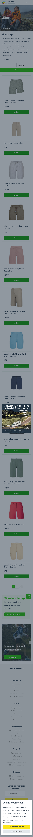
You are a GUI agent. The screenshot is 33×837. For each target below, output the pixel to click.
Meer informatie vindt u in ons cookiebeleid (13, 821)
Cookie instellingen (16, 831)
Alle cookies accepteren (16, 827)
